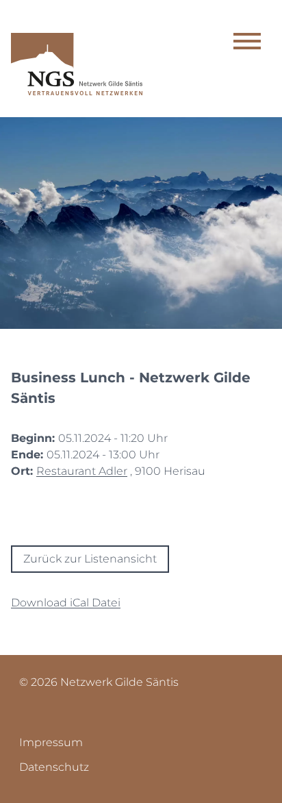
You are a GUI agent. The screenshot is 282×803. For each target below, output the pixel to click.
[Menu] (247, 43)
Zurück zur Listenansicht (90, 558)
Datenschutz (54, 767)
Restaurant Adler (81, 471)
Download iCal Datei (65, 602)
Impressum (51, 742)
